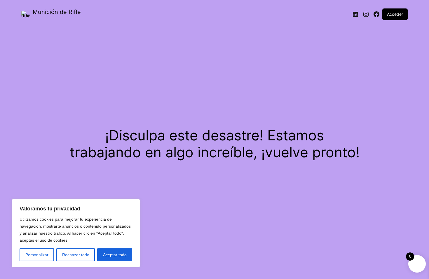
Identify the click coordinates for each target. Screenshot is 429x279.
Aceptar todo (115, 254)
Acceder (395, 14)
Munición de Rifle (57, 11)
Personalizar (36, 254)
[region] (76, 233)
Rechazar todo (75, 254)
